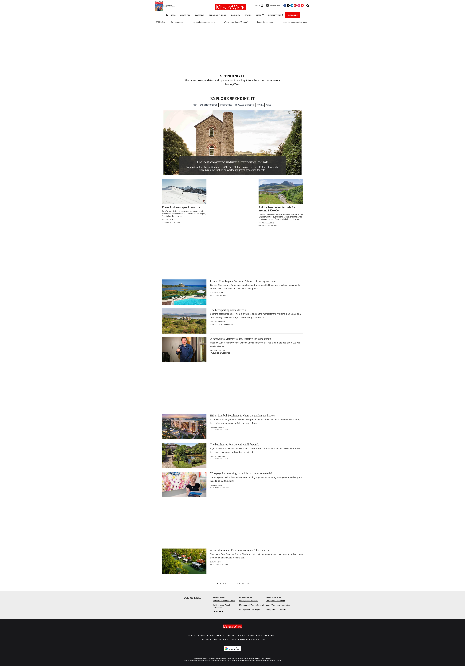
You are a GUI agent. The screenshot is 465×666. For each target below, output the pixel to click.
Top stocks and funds (265, 22)
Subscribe (293, 15)
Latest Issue (218, 611)
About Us (192, 635)
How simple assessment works (203, 22)
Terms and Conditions (235, 635)
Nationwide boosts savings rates (294, 22)
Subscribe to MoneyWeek (224, 601)
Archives (246, 584)
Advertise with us (208, 640)
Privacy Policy (255, 635)
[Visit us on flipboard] (302, 5)
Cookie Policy (270, 635)
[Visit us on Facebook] (284, 5)
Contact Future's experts (211, 635)
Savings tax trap (177, 22)
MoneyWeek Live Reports (250, 609)
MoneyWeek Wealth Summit (251, 605)
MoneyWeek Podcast (248, 601)
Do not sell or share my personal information (242, 640)
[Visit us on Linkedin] (291, 5)
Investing (199, 15)
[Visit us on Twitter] (288, 5)
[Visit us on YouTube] (295, 5)
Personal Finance (217, 15)
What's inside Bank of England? (236, 22)
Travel (248, 15)
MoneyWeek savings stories (278, 605)
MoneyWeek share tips (275, 601)
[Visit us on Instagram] (298, 5)
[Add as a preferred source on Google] (232, 648)
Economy (235, 15)
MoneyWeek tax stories (276, 609)
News (172, 15)
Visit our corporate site (263, 658)
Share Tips (185, 15)
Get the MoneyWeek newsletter (221, 606)
